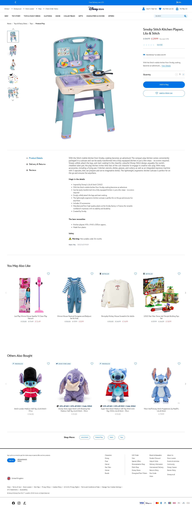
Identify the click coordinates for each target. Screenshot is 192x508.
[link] (152, 45)
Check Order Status (51, 9)
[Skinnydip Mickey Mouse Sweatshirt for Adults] (118, 295)
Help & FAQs (154, 461)
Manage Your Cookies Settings (111, 487)
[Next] (177, 2)
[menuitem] (6, 16)
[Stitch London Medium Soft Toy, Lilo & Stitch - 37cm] (31, 385)
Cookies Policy (57, 487)
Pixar (106, 461)
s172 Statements (12, 490)
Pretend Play (99, 437)
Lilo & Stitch (84, 437)
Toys (121, 437)
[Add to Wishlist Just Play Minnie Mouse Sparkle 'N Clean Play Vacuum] (48, 273)
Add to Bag (164, 85)
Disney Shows (136, 470)
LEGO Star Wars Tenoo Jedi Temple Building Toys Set (161, 317)
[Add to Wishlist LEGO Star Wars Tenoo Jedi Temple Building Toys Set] (179, 273)
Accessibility (23, 490)
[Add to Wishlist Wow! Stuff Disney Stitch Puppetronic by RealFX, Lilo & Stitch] (179, 363)
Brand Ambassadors (156, 455)
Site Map (37, 487)
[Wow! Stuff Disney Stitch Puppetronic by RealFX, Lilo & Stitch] (161, 385)
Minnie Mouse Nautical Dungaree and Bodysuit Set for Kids (74, 317)
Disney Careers (172, 467)
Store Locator (171, 458)
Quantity (147, 74)
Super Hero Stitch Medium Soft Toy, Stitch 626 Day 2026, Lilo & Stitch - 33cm (118, 410)
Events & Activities (173, 461)
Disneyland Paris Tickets (139, 473)
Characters (108, 455)
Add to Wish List (165, 93)
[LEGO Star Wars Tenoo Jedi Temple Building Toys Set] (161, 295)
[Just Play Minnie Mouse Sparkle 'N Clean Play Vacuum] (31, 295)
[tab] (45, 160)
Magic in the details (77, 179)
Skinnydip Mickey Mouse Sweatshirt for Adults (117, 316)
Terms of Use (16, 487)
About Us (170, 455)
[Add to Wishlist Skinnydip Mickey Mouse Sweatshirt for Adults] (135, 273)
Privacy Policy (46, 487)
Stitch (111, 437)
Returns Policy (154, 470)
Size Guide (153, 473)
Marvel (107, 464)
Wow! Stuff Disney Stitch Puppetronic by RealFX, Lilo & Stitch (161, 410)
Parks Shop (135, 467)
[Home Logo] (96, 9)
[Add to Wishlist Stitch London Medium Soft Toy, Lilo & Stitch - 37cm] (48, 363)
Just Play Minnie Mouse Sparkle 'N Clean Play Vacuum (30, 317)
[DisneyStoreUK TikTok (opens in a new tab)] (24, 503)
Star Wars (108, 467)
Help (8, 487)
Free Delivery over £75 (96, 2)
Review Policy (171, 470)
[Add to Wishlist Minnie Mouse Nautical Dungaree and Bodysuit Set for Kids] (92, 273)
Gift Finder (135, 455)
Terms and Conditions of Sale (90, 487)
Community (171, 464)
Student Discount (155, 458)
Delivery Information (156, 464)
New (133, 458)
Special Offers (136, 461)
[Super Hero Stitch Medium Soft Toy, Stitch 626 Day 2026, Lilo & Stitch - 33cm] (118, 385)
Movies (107, 470)
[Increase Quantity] (183, 74)
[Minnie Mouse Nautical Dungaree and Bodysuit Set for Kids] (74, 295)
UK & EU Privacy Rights (71, 487)
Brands (107, 473)
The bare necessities (77, 219)
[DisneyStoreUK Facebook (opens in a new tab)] (13, 503)
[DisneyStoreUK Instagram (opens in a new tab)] (19, 503)
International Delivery (156, 467)
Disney (107, 458)
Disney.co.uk (171, 474)
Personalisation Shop (138, 464)
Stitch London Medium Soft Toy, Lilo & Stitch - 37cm (30, 410)
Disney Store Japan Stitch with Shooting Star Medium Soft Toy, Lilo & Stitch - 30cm (74, 410)
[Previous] (15, 2)
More (151, 476)
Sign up (11, 460)
